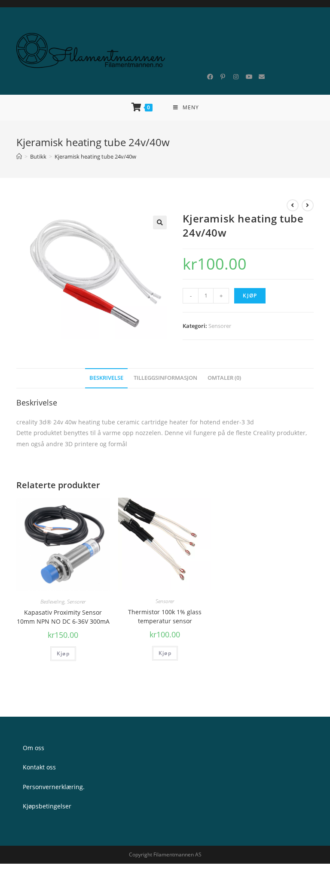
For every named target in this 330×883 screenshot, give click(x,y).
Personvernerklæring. (54, 787)
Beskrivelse (106, 377)
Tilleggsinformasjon (165, 377)
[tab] (106, 378)
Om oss (33, 748)
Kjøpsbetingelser (47, 806)
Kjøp (250, 295)
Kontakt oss (39, 767)
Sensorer (219, 326)
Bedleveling (52, 601)
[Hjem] (19, 156)
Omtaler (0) (224, 377)
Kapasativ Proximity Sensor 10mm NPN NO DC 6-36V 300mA (63, 616)
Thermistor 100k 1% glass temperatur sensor (165, 616)
